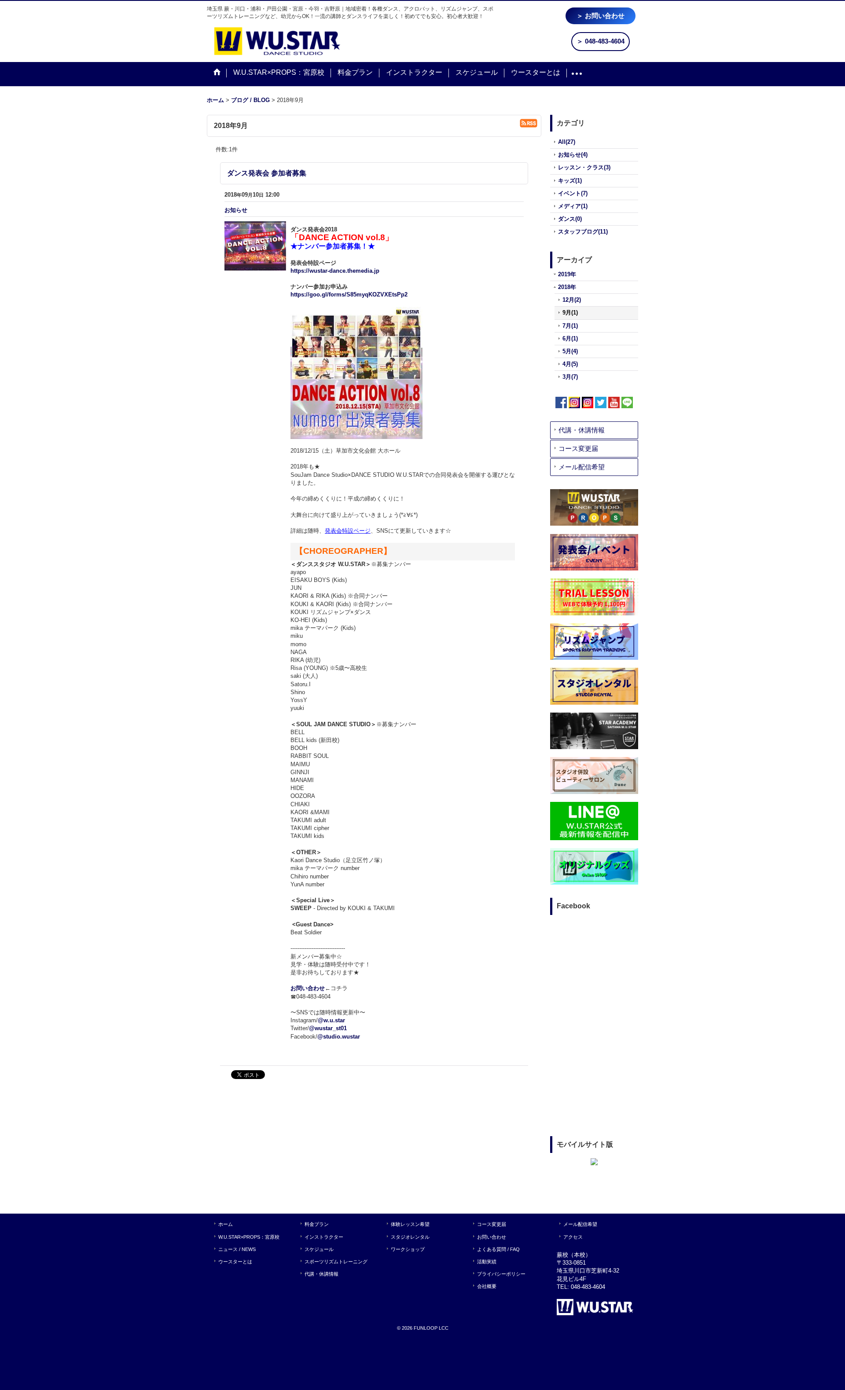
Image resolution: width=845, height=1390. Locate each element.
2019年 (567, 274)
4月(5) (570, 364)
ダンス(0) (570, 219)
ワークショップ (408, 1249)
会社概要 (486, 1286)
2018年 (567, 287)
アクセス (573, 1237)
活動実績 (486, 1261)
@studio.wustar (338, 1036)
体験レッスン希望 (410, 1224)
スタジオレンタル (410, 1237)
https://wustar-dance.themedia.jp (334, 270)
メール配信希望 (581, 467)
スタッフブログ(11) (583, 231)
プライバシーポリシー (501, 1274)
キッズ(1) (570, 180)
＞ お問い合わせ (601, 15)
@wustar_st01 (328, 1028)
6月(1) (570, 338)
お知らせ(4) (573, 154)
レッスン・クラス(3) (584, 167)
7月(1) (570, 325)
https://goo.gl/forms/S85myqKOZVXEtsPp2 (349, 294)
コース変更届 (578, 448)
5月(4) (570, 351)
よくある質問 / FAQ (498, 1249)
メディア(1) (573, 206)
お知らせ (235, 210)
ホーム (225, 1224)
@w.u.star (331, 1020)
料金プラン (317, 1224)
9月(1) (570, 312)
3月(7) (570, 376)
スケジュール (319, 1249)
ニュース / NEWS (237, 1249)
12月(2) (571, 299)
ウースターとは (235, 1261)
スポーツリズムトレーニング (336, 1261)
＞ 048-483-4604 (601, 41)
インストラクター (324, 1237)
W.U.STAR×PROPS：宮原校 (248, 1237)
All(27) (566, 142)
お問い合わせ (307, 988)
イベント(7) (573, 193)
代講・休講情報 (581, 430)
